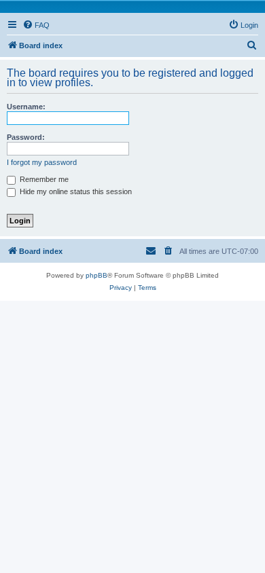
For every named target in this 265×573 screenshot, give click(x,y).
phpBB (96, 275)
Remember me (43, 179)
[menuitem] (36, 25)
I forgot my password (42, 162)
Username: (26, 107)
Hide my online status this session (75, 191)
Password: (26, 137)
